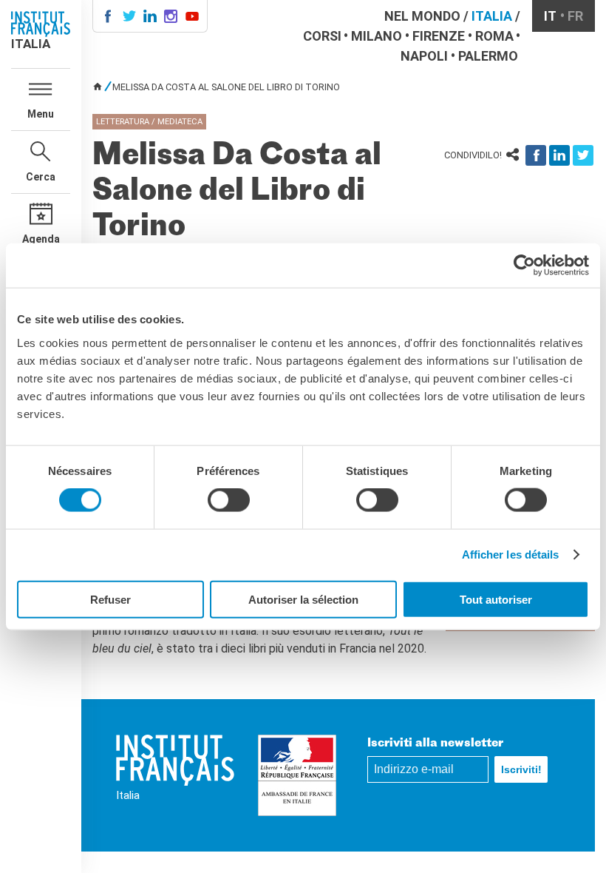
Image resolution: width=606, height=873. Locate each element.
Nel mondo (422, 16)
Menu (40, 114)
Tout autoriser (496, 599)
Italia (491, 16)
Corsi (322, 36)
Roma (494, 36)
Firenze (438, 36)
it (550, 16)
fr (575, 16)
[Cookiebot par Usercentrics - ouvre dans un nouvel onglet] (524, 266)
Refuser (110, 599)
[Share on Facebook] (535, 155)
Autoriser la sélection (303, 599)
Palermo (488, 56)
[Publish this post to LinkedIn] (559, 155)
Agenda (41, 239)
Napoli (424, 56)
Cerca (40, 177)
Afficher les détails (510, 554)
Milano (376, 36)
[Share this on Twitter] (583, 155)
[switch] (229, 500)
